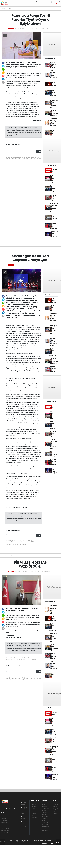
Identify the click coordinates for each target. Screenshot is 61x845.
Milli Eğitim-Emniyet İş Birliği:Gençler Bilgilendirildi (53, 113)
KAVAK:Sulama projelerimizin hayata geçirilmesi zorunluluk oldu (53, 103)
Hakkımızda (4, 818)
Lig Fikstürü (45, 816)
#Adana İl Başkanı (31, 659)
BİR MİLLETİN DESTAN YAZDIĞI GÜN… (52, 197)
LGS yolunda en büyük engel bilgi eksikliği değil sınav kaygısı (53, 123)
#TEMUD (23, 659)
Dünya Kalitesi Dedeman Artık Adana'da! (52, 92)
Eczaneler (45, 814)
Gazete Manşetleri (45, 829)
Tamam (52, 843)
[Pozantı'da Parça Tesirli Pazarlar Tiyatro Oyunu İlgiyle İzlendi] (21, 45)
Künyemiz (24, 823)
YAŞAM (32, 2)
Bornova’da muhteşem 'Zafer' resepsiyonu (53, 225)
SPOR (43, 2)
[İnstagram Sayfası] (7, 809)
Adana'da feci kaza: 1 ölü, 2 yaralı (52, 84)
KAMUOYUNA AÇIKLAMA (53, 170)
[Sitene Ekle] (4, 812)
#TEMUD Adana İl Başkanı (13, 659)
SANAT (9, 8)
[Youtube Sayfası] (10, 809)
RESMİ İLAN (34, 817)
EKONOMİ (20, 2)
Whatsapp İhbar (5, 830)
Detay (45, 843)
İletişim (25, 826)
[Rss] (15, 809)
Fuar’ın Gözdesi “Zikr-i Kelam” (51, 132)
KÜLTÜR (37, 2)
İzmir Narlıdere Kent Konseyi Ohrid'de (53, 217)
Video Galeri (24, 808)
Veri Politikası (4, 823)
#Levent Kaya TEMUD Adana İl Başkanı (16, 658)
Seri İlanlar (45, 824)
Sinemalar (45, 822)
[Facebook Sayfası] (1, 809)
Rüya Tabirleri (56, 811)
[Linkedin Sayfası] (13, 809)
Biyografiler (56, 809)
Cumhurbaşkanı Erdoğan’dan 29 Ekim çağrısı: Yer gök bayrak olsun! (54, 208)
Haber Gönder (4, 832)
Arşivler (23, 818)
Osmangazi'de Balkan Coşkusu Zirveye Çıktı (53, 234)
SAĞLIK (26, 2)
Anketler (55, 806)
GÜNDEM (12, 2)
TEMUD (8, 637)
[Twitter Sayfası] (4, 809)
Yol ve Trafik (45, 808)
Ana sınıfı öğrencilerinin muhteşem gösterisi (53, 65)
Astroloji (55, 813)
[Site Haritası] (2, 812)
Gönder (39, 151)
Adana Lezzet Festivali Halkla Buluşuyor (52, 179)
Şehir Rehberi (45, 826)
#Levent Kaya (31, 658)
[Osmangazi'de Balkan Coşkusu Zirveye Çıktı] (21, 280)
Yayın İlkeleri (4, 820)
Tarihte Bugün (44, 819)
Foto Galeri (23, 803)
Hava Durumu (44, 805)
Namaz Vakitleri (44, 811)
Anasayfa (4, 8)
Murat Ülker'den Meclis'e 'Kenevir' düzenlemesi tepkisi (53, 75)
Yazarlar (23, 813)
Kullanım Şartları (5, 828)
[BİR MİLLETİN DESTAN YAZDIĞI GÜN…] (21, 590)
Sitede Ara (55, 804)
